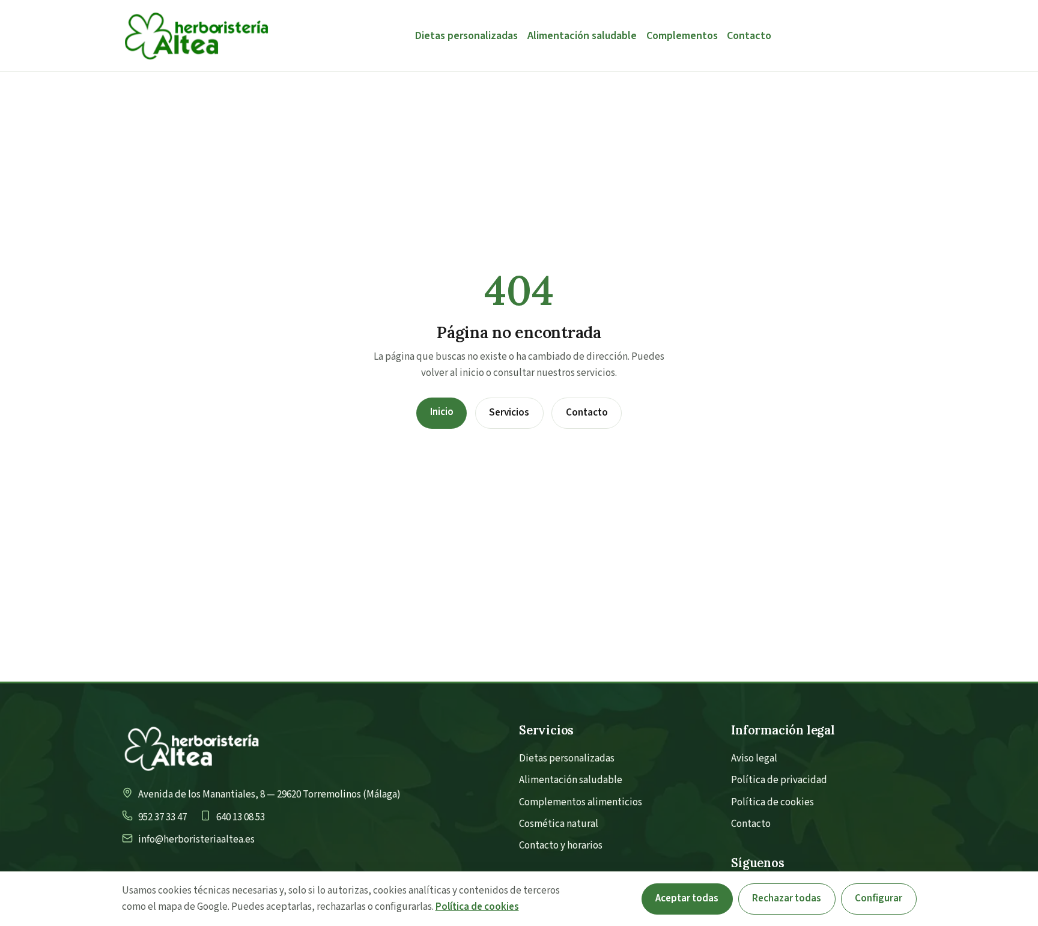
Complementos (682, 35)
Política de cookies (772, 802)
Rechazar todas (786, 898)
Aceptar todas (686, 898)
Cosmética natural (558, 824)
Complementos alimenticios (580, 802)
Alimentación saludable (582, 35)
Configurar (878, 898)
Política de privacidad (779, 780)
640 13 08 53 (240, 817)
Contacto (749, 35)
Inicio (442, 412)
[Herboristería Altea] (196, 35)
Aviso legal (754, 758)
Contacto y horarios (560, 845)
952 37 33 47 (162, 817)
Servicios (509, 412)
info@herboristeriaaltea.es (196, 839)
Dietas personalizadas (466, 35)
